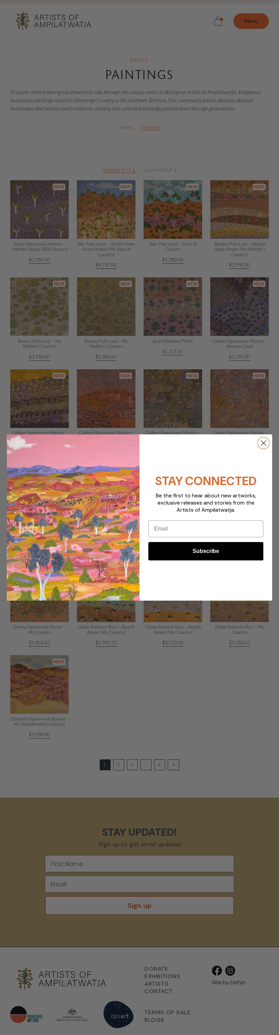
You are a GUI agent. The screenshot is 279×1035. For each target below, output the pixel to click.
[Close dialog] (263, 443)
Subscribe (206, 551)
